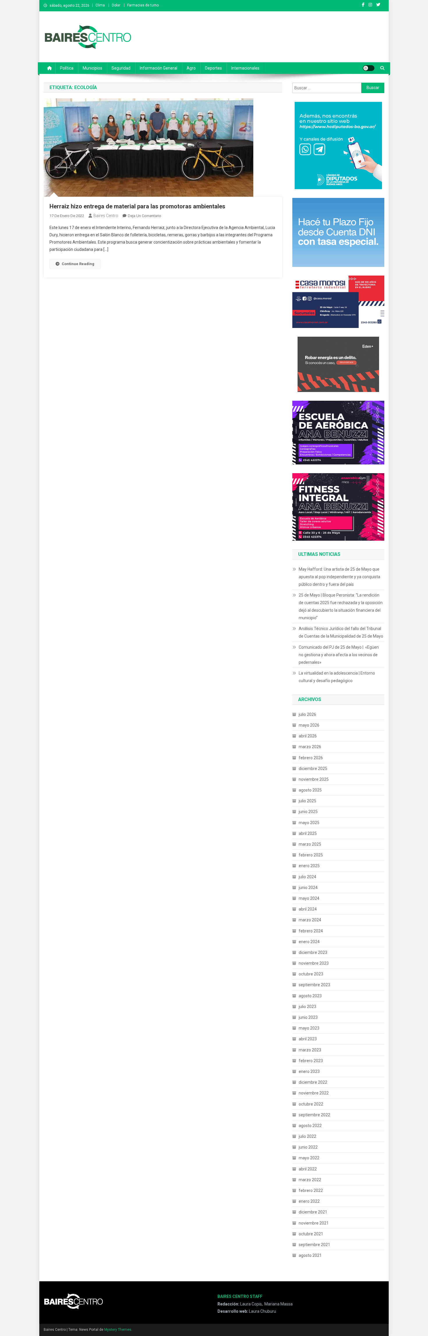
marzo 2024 (310, 920)
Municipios (92, 68)
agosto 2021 (310, 1255)
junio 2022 (308, 1147)
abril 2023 (308, 1039)
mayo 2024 (309, 898)
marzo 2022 (310, 1179)
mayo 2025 (309, 822)
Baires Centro (105, 215)
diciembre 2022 (313, 1082)
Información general (158, 68)
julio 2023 (307, 1006)
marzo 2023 (310, 1050)
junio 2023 (308, 1017)
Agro (191, 68)
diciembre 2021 (313, 1212)
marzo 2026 (310, 746)
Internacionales (245, 68)
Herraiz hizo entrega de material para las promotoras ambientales (137, 206)
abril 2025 (308, 833)
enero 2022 (309, 1201)
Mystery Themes (117, 1330)
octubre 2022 (311, 1104)
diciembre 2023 (313, 952)
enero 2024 (309, 941)
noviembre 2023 (314, 963)
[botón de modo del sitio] (368, 68)
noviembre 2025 (314, 779)
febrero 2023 (311, 1060)
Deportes (213, 68)
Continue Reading (78, 264)
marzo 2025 (310, 844)
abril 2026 (308, 736)
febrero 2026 (311, 757)
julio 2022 (307, 1136)
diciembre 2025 (313, 768)
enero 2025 (309, 865)
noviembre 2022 (314, 1093)
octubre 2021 (311, 1234)
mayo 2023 (309, 1028)
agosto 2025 (310, 790)
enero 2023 (309, 1071)
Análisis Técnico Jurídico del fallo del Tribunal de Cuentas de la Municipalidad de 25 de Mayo (341, 632)
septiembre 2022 (314, 1115)
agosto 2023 (310, 995)
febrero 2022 (311, 1190)
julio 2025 (307, 801)
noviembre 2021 (314, 1223)
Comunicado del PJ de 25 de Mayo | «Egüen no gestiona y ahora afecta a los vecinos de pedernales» (339, 655)
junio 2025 (308, 811)
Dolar (116, 5)
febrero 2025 (311, 855)
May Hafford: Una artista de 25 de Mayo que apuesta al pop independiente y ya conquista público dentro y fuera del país (339, 577)
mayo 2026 (309, 725)
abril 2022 (308, 1169)
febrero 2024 (311, 931)
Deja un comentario (144, 216)
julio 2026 (307, 714)
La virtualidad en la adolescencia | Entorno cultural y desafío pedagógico (337, 677)
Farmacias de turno (143, 5)
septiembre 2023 (314, 984)
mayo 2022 (309, 1158)
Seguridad (121, 68)
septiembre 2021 (314, 1244)
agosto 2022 (310, 1125)
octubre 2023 (311, 974)
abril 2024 (308, 909)
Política (66, 68)
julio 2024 (307, 876)
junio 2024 (308, 887)
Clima (100, 5)
